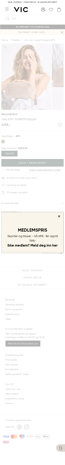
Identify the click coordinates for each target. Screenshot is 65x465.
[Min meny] (43, 10)
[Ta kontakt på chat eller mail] (60, 448)
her (55, 245)
